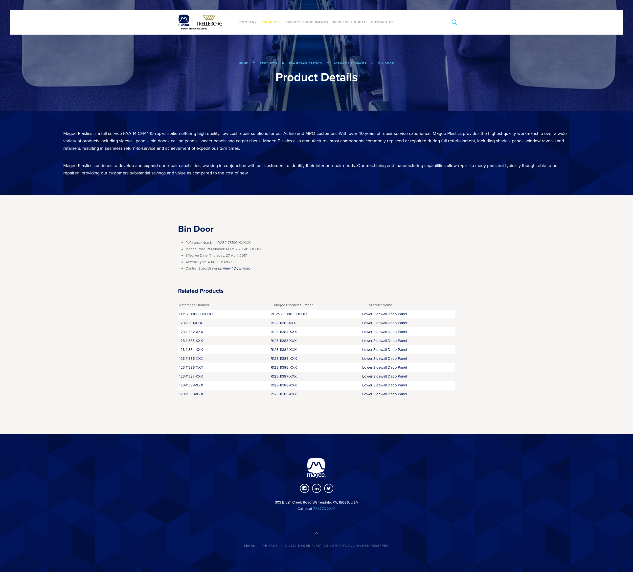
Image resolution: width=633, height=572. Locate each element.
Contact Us (382, 22)
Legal (249, 545)
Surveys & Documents (307, 22)
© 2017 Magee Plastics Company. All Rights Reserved (337, 545)
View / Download (236, 268)
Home (243, 63)
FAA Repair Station (305, 63)
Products (271, 22)
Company (248, 22)
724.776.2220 (324, 509)
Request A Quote (349, 22)
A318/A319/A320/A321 (350, 63)
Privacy (270, 545)
